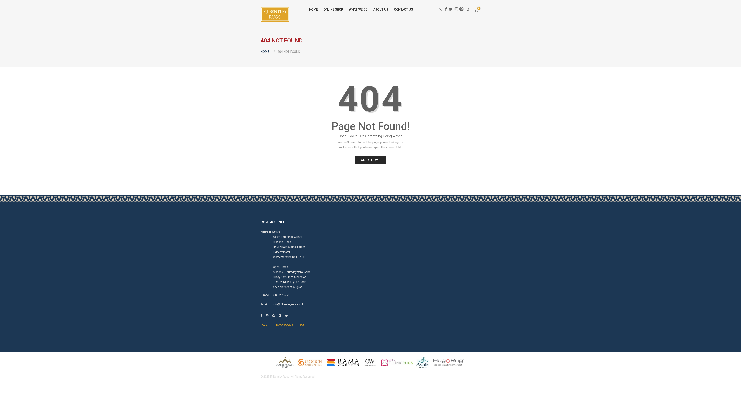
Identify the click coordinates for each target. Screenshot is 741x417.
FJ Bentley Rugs (279, 376)
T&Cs (301, 324)
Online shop (333, 9)
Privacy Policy (283, 324)
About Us (380, 9)
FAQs (264, 324)
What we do (358, 9)
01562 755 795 (282, 295)
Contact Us (403, 9)
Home (313, 9)
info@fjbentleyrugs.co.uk (288, 304)
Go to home (370, 160)
